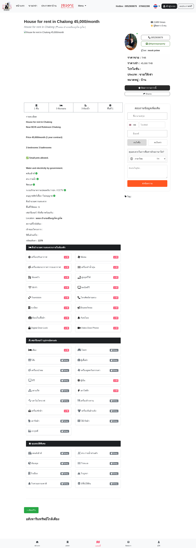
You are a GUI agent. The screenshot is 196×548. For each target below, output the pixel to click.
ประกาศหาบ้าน (49, 6)
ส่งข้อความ (147, 183)
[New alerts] (131, 42)
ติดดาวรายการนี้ (148, 88)
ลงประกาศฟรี (185, 6)
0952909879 (156, 37)
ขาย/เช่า (33, 6)
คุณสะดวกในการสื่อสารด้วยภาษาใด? (146, 152)
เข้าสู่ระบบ (170, 6)
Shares (148, 94)
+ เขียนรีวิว (31, 510)
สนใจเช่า (158, 142)
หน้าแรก (20, 5)
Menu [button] (81, 6)
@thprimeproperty (156, 44)
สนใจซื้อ (136, 142)
